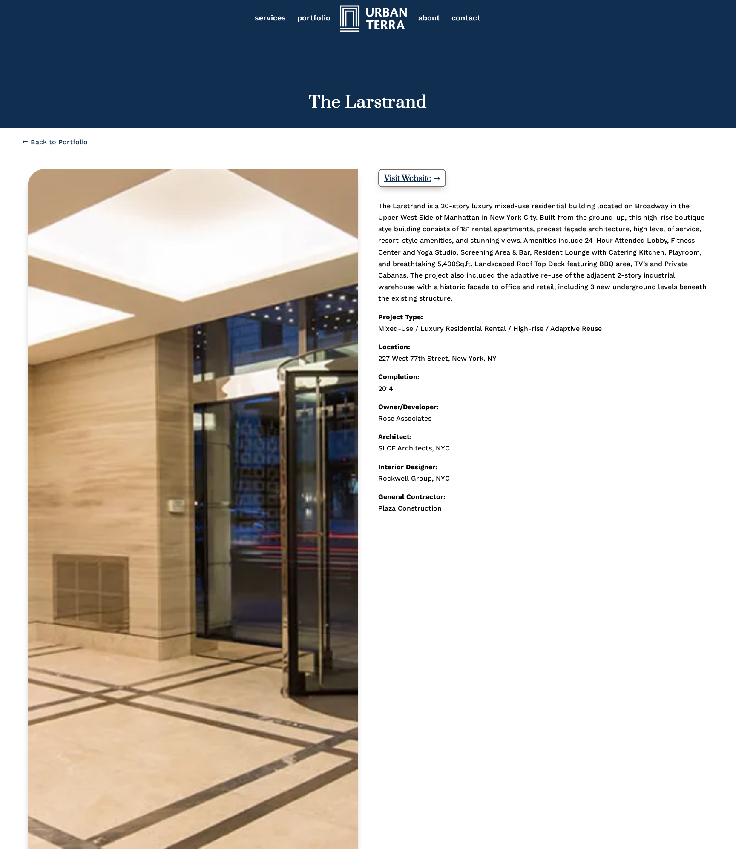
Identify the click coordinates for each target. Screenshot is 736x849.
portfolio (314, 18)
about (429, 18)
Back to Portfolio (59, 142)
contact (465, 18)
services (270, 18)
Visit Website (407, 178)
